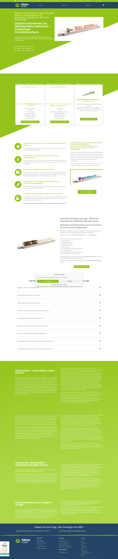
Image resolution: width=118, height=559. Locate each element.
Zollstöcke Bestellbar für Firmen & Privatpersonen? (30, 318)
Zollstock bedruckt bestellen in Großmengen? (29, 303)
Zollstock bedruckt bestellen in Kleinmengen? (29, 295)
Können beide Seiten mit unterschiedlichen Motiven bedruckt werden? (35, 341)
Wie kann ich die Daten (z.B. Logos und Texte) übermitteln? (32, 326)
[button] (59, 287)
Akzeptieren (48, 281)
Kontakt (88, 5)
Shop (40, 5)
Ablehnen (70, 281)
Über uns (64, 5)
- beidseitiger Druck (88, 100)
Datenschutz (53, 284)
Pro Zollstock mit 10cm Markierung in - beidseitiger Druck (59, 105)
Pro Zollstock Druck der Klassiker (30, 105)
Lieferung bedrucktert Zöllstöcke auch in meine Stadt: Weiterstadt (34, 349)
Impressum (65, 284)
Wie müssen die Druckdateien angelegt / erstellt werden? (32, 333)
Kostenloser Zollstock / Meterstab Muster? (28, 287)
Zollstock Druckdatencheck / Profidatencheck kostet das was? (33, 310)
